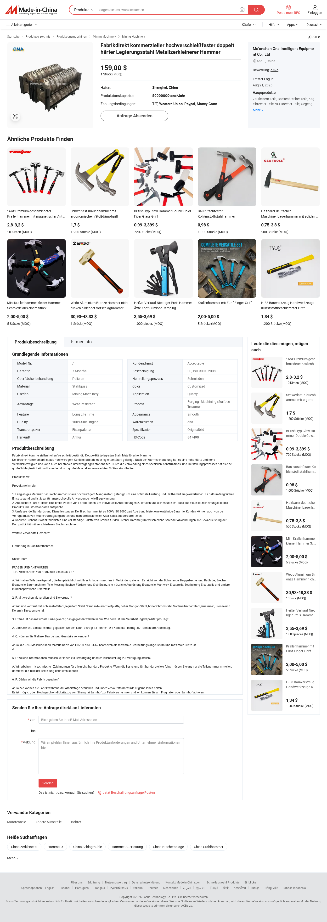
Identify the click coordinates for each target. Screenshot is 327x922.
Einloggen (315, 12)
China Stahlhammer (208, 846)
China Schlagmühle (87, 846)
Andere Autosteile (48, 822)
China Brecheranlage (168, 846)
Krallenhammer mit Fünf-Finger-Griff (300, 648)
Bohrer (76, 822)
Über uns (77, 882)
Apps (291, 24)
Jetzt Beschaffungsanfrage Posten (126, 792)
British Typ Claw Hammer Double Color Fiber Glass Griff (300, 433)
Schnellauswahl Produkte (223, 882)
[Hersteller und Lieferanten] (31, 10)
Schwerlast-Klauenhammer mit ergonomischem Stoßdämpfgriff (301, 397)
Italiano (138, 888)
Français (99, 888)
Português (82, 888)
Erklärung (94, 882)
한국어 (200, 888)
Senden (47, 783)
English (50, 888)
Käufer (247, 24)
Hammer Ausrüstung (127, 846)
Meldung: (28, 742)
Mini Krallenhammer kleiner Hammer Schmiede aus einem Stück (301, 541)
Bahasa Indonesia (294, 888)
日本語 (214, 888)
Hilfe (272, 24)
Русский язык (119, 888)
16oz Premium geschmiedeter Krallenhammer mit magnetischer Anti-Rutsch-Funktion (301, 361)
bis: (33, 731)
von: (32, 719)
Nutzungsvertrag (116, 882)
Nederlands (170, 888)
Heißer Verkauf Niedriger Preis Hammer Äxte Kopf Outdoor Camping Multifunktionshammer (301, 613)
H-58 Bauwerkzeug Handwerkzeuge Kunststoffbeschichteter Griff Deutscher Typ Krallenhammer (300, 684)
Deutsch (153, 888)
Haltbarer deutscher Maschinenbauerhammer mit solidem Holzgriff (301, 505)
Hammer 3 (55, 846)
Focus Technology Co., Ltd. (159, 897)
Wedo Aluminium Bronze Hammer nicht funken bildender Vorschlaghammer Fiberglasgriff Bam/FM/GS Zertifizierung (301, 577)
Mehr (256, 110)
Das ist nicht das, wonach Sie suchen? (67, 792)
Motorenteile (16, 822)
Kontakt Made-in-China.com (183, 882)
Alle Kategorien (22, 24)
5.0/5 (274, 70)
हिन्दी (226, 888)
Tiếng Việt (271, 888)
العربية (187, 888)
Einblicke (250, 882)
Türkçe (255, 888)
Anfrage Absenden (134, 115)
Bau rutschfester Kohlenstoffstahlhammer (301, 469)
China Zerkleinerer (24, 846)
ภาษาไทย (240, 888)
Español (65, 888)
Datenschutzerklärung (146, 882)
